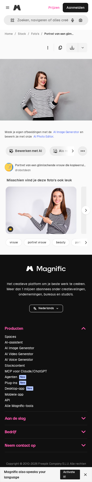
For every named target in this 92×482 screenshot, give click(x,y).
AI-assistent (14, 342)
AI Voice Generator (19, 359)
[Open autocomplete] (10, 20)
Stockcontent (15, 365)
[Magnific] (46, 269)
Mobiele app (14, 394)
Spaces (10, 337)
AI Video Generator (19, 354)
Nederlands (46, 308)
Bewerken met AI (28, 151)
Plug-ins (15, 383)
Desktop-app (18, 388)
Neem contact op (20, 445)
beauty (60, 242)
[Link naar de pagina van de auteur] (9, 168)
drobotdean (23, 170)
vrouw (14, 242)
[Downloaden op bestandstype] (82, 47)
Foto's (35, 34)
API (7, 400)
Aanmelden (75, 7)
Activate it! (69, 474)
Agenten (15, 377)
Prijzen (53, 7)
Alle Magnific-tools (19, 406)
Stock (22, 34)
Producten (14, 328)
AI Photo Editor (43, 136)
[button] (46, 308)
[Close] (85, 475)
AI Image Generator (66, 132)
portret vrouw (37, 242)
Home (9, 34)
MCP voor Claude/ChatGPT (26, 371)
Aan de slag (15, 418)
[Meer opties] (47, 47)
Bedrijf (10, 431)
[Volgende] (72, 151)
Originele (31, 63)
